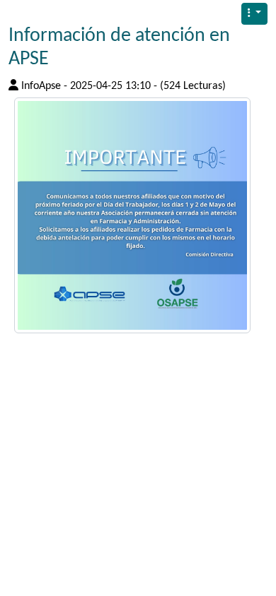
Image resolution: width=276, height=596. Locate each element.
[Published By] (13, 84)
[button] (254, 14)
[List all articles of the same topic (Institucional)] (132, 215)
